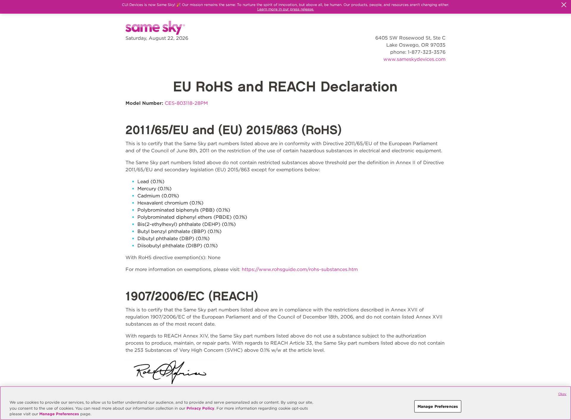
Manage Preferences (59, 414)
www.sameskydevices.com (414, 59)
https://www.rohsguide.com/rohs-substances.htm (300, 269)
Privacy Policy (200, 408)
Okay (562, 394)
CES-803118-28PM (186, 103)
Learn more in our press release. (285, 9)
